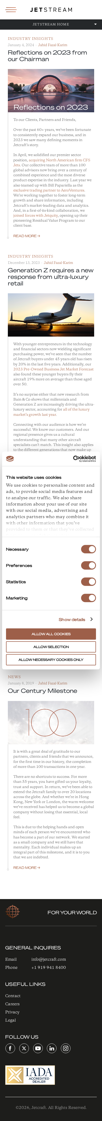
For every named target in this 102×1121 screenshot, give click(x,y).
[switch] (88, 565)
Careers (12, 1004)
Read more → (26, 236)
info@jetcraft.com (48, 959)
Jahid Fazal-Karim (52, 45)
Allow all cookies (51, 634)
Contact (13, 996)
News (14, 677)
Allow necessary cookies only (51, 660)
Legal (10, 1020)
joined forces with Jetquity (35, 215)
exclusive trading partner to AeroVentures (48, 190)
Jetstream (51, 9)
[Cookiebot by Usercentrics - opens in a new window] (73, 458)
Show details (72, 619)
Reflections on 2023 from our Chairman (47, 55)
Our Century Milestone (42, 690)
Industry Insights (31, 38)
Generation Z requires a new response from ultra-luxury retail (51, 276)
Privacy (12, 1012)
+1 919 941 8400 (48, 967)
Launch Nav (11, 9)
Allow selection (51, 647)
